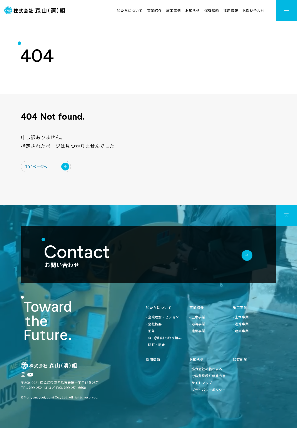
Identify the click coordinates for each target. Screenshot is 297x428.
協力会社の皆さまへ (207, 369)
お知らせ (192, 10)
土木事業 (198, 317)
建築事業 (198, 331)
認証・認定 (156, 344)
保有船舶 (211, 10)
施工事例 (173, 10)
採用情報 (230, 10)
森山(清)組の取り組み (165, 337)
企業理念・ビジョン (163, 317)
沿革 (151, 331)
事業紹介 (154, 10)
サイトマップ (202, 382)
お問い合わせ (253, 10)
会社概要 (155, 324)
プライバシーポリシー (209, 389)
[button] (286, 10)
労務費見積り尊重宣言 (209, 375)
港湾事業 (198, 324)
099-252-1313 (40, 387)
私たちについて (130, 10)
